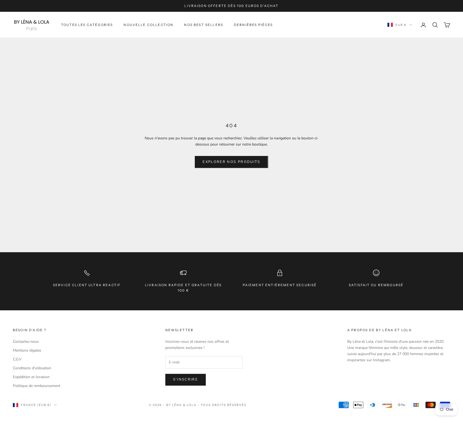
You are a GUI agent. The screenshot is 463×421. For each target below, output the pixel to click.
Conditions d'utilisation (32, 368)
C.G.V (17, 359)
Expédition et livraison (31, 376)
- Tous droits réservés (222, 405)
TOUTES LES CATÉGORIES (87, 25)
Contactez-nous (26, 341)
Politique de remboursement (36, 385)
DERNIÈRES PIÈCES (253, 25)
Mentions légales (27, 350)
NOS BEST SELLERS (203, 25)
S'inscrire (185, 379)
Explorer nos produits (231, 161)
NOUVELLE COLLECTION (148, 25)
